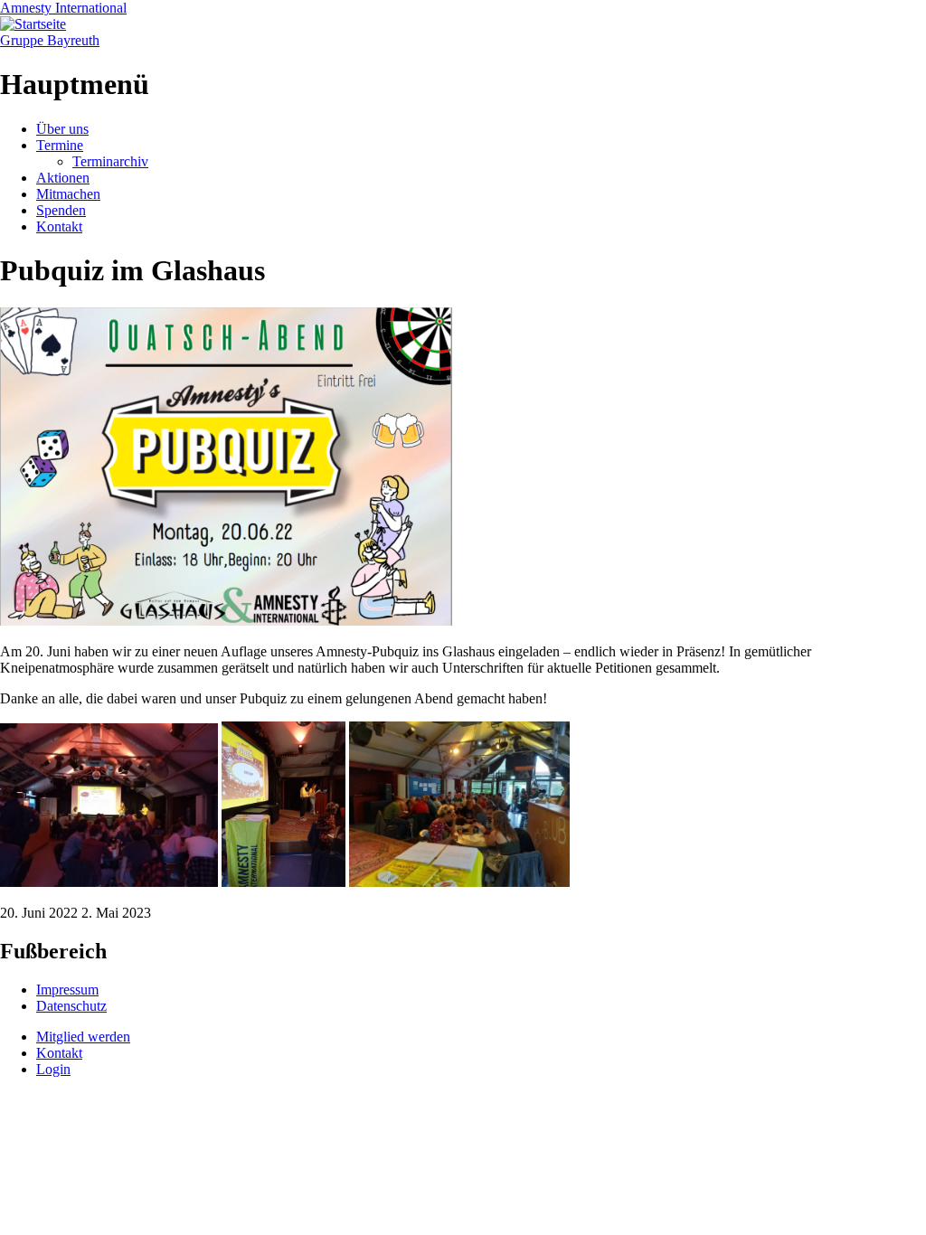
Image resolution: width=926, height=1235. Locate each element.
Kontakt (59, 226)
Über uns (62, 129)
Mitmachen (68, 194)
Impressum (67, 989)
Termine (59, 145)
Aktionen (63, 177)
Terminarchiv (110, 161)
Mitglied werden (83, 1036)
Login (53, 1069)
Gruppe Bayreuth (49, 40)
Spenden (61, 210)
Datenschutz (71, 1005)
